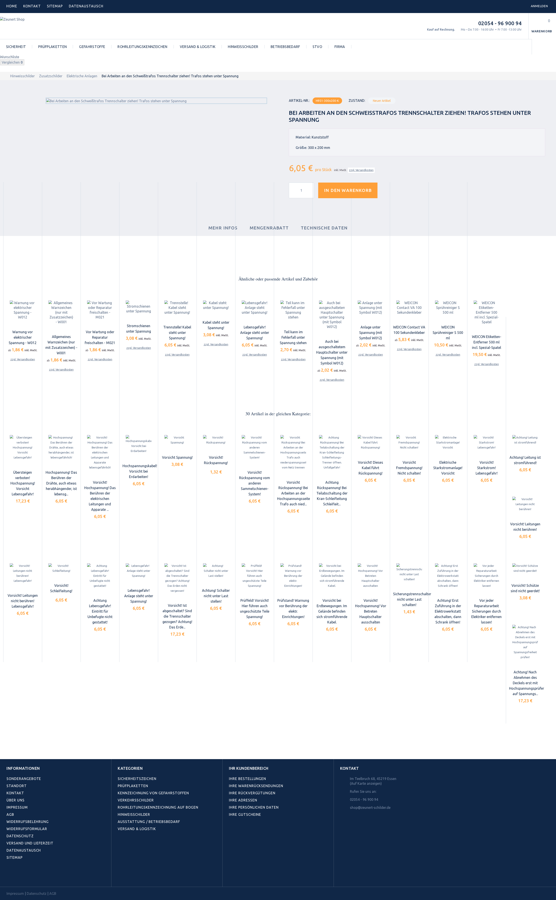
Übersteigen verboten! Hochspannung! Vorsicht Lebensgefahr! (22, 483)
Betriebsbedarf (285, 47)
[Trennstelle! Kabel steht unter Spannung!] (177, 307)
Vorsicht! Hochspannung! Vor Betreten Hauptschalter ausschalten (370, 611)
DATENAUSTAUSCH (86, 6)
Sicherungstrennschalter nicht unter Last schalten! (412, 599)
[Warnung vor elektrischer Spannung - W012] (23, 310)
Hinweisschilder (243, 47)
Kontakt (32, 6)
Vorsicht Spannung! (177, 457)
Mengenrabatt (269, 227)
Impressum (17, 807)
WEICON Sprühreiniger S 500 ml (448, 332)
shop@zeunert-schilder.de (370, 807)
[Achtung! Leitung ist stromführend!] (525, 440)
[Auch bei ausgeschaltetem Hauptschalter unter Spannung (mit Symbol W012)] (332, 314)
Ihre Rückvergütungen (252, 793)
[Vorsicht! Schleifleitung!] (61, 568)
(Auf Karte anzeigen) (366, 783)
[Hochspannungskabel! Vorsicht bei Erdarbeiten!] (138, 444)
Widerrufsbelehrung (28, 822)
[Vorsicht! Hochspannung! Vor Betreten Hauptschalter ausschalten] (370, 576)
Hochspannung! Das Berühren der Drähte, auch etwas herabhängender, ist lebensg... (61, 483)
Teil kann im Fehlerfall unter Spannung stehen (293, 337)
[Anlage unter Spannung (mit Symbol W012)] (370, 307)
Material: (303, 137)
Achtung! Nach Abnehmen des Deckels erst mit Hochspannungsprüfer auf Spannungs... (526, 683)
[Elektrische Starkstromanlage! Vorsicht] (448, 442)
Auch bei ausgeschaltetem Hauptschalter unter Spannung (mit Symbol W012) (332, 352)
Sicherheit (16, 47)
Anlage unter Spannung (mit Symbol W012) (370, 332)
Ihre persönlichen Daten (254, 807)
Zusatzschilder (50, 76)
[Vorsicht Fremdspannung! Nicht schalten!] (409, 442)
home (11, 6)
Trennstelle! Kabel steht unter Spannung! (177, 332)
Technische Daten (324, 227)
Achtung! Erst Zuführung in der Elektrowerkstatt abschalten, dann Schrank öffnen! (447, 611)
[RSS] (28, 877)
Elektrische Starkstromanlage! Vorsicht (447, 467)
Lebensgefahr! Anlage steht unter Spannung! (254, 332)
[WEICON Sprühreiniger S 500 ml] (448, 307)
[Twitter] (18, 877)
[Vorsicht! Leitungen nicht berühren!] (525, 504)
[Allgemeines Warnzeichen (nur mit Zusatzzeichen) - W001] (61, 312)
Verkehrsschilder (136, 800)
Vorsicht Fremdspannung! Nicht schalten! (409, 467)
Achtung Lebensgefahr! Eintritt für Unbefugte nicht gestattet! (100, 611)
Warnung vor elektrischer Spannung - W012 (22, 337)
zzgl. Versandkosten (361, 170)
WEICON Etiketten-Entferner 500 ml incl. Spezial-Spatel (486, 342)
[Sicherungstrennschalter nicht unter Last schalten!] (409, 572)
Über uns (16, 800)
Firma (339, 47)
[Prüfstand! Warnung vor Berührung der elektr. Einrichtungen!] (293, 576)
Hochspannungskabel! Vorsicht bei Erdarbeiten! (139, 471)
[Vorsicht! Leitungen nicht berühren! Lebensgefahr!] (23, 573)
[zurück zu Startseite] (4, 76)
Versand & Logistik (198, 47)
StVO (317, 47)
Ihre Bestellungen (247, 779)
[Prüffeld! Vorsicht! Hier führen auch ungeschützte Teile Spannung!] (254, 576)
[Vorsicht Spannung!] (177, 440)
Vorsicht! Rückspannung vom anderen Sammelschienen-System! (254, 483)
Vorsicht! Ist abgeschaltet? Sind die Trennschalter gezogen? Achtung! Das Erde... (177, 616)
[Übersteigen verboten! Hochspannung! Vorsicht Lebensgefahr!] (23, 447)
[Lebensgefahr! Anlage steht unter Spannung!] (254, 307)
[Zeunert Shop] (30, 26)
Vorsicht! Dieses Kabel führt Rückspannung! (370, 467)
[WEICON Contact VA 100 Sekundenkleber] (409, 307)
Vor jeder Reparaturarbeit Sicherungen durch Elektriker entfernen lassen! (486, 611)
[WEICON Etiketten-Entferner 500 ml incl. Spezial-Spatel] (486, 312)
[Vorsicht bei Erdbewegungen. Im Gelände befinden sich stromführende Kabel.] (332, 576)
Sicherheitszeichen (137, 779)
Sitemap (55, 6)
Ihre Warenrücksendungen (256, 786)
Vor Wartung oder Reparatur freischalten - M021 (100, 337)
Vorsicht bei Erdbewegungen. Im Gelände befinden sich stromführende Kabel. (331, 611)
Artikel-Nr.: (299, 100)
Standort (17, 786)
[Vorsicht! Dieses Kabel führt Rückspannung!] (370, 442)
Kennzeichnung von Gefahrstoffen (153, 793)
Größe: (301, 148)
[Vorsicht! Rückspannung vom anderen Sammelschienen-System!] (254, 447)
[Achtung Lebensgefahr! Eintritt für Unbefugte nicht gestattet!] (100, 576)
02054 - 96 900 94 (500, 23)
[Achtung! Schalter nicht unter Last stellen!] (216, 571)
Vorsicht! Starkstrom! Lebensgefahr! (487, 467)
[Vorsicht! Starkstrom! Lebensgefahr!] (486, 442)
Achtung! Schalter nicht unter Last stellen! (216, 595)
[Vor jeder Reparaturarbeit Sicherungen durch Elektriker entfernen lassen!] (486, 576)
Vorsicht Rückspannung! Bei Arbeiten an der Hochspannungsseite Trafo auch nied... (293, 493)
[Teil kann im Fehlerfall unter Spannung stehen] (293, 310)
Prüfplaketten (52, 47)
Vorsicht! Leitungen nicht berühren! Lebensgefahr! (23, 600)
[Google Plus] (37, 877)
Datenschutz (20, 836)
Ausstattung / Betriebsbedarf (149, 822)
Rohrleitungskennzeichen (142, 47)
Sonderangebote (24, 779)
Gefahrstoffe (92, 47)
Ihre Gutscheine (245, 814)
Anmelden (539, 6)
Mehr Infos (223, 227)
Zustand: (357, 100)
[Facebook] (9, 877)
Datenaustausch (24, 850)
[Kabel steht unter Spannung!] (216, 305)
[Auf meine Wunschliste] (388, 190)
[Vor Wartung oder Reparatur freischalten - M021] (100, 310)
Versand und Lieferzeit (30, 843)
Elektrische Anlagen (82, 76)
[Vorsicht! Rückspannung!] (216, 440)
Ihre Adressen (243, 800)
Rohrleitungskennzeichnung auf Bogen (158, 807)
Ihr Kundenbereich (248, 768)
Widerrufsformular (27, 829)
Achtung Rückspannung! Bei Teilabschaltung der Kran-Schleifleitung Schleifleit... (332, 493)
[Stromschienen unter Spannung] (138, 307)
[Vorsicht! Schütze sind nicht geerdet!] (525, 568)
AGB (10, 814)
